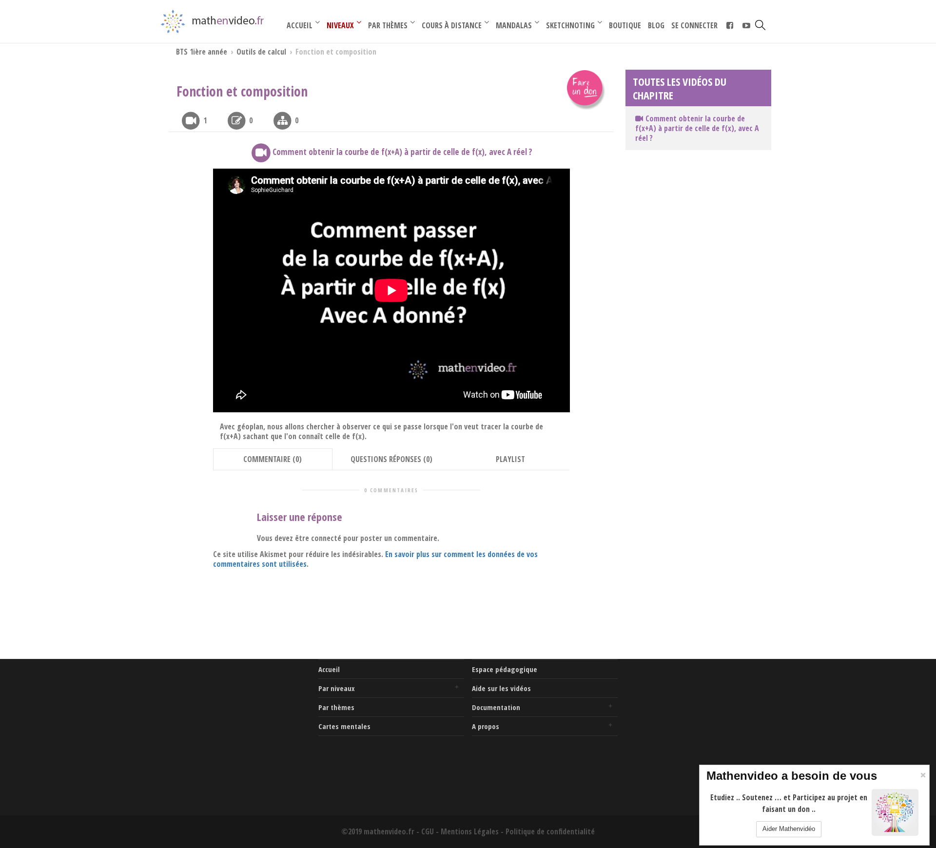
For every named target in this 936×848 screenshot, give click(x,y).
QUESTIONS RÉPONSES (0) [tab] (391, 459)
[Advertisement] (238, 720)
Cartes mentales (344, 726)
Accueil (329, 669)
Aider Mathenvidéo (788, 828)
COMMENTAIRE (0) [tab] (272, 459)
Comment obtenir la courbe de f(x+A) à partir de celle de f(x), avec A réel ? (697, 128)
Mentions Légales (470, 831)
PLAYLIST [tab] (510, 459)
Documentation (496, 707)
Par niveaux (336, 688)
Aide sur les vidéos (501, 688)
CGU (427, 831)
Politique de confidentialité (550, 831)
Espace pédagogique (504, 669)
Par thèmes (336, 707)
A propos (485, 726)
